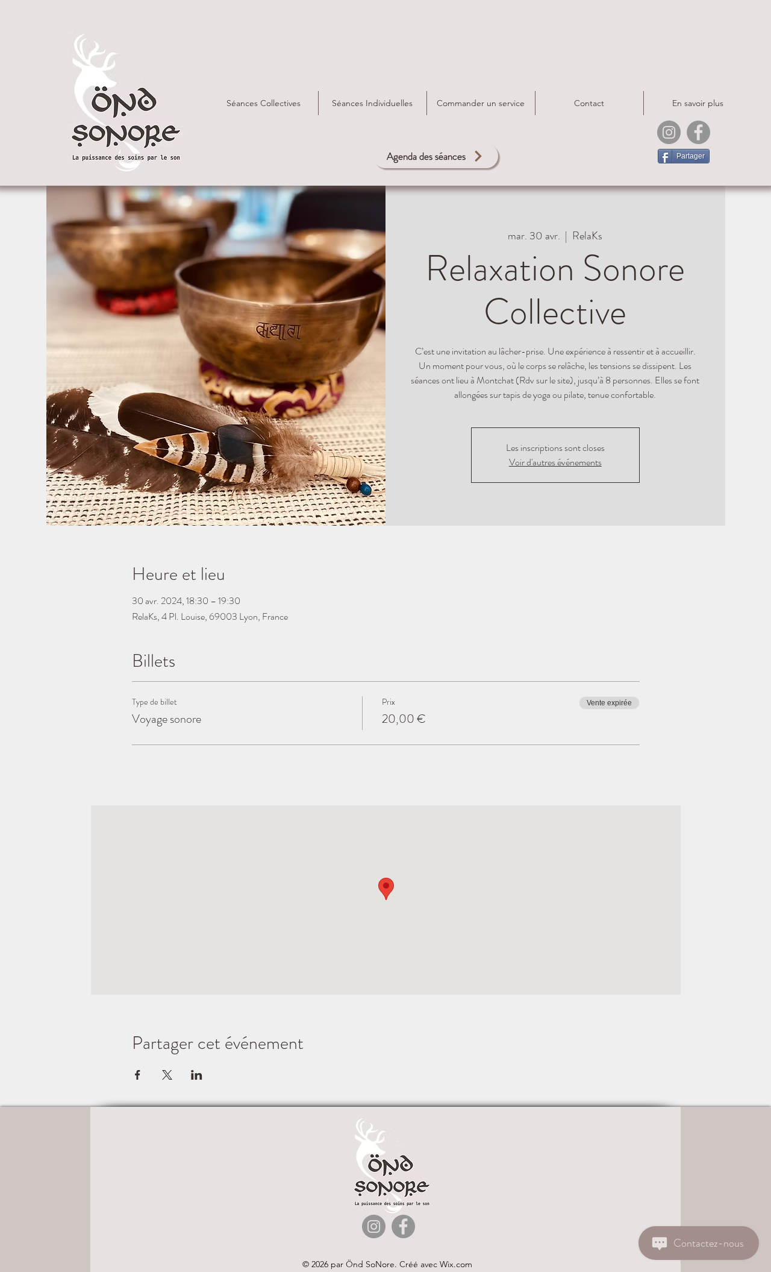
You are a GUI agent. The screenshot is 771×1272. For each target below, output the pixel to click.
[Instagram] (669, 132)
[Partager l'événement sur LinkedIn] (196, 1075)
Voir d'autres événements (555, 462)
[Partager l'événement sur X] (167, 1075)
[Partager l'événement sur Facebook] (137, 1075)
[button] (481, 103)
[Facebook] (698, 132)
